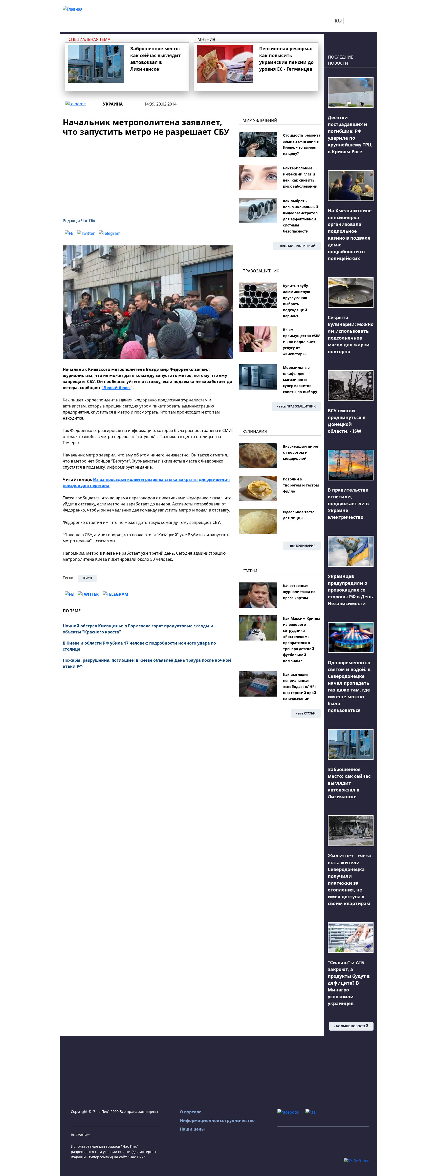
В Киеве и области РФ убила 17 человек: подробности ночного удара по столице (139, 646)
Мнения (206, 39)
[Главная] (72, 8)
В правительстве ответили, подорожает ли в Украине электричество (348, 503)
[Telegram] (110, 233)
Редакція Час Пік (79, 220)
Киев (87, 577)
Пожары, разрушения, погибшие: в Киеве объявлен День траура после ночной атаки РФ (147, 663)
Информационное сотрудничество (217, 1120)
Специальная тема (89, 39)
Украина (113, 104)
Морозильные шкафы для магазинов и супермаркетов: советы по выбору (300, 379)
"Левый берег (116, 387)
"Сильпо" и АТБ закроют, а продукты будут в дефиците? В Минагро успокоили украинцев (349, 982)
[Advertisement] (148, 174)
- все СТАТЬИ (306, 713)
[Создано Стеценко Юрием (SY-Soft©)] (356, 1160)
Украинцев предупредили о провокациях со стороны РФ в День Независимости (350, 589)
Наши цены (192, 1129)
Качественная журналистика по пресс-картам (299, 591)
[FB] (69, 233)
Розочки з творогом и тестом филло (301, 485)
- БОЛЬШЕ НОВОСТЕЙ (351, 1026)
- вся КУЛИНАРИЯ (302, 546)
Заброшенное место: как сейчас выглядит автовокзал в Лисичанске (349, 783)
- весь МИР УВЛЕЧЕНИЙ (297, 246)
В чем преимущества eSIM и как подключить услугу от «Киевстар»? (301, 341)
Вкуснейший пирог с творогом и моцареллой (301, 452)
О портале (190, 1112)
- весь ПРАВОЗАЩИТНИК (296, 406)
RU (338, 20)
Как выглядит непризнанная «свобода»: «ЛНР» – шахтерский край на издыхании (301, 686)
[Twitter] (86, 233)
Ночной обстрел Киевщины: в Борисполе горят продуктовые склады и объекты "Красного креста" (138, 629)
